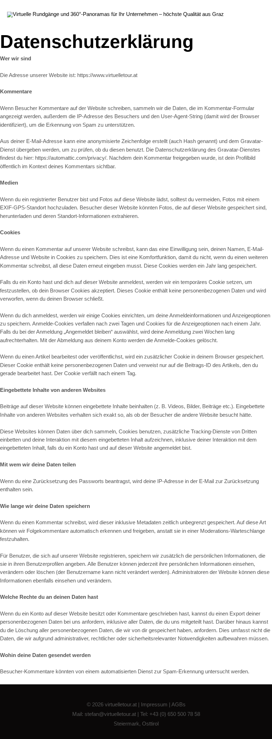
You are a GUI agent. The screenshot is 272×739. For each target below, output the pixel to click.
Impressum (154, 704)
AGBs (178, 704)
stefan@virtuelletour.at (110, 714)
